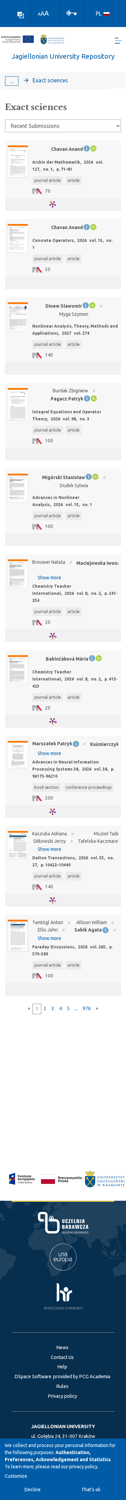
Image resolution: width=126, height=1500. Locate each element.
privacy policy (83, 1466)
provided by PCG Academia (81, 1376)
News (62, 1347)
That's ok (90, 1489)
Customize (16, 1476)
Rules (62, 1386)
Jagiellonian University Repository (63, 56)
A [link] (39, 14)
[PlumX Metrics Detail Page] (56, 204)
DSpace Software (32, 1376)
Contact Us (62, 1357)
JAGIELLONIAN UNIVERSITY (63, 1426)
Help (62, 1366)
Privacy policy (62, 1396)
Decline (33, 1489)
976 (87, 1008)
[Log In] (71, 12)
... (11, 81)
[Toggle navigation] (118, 40)
